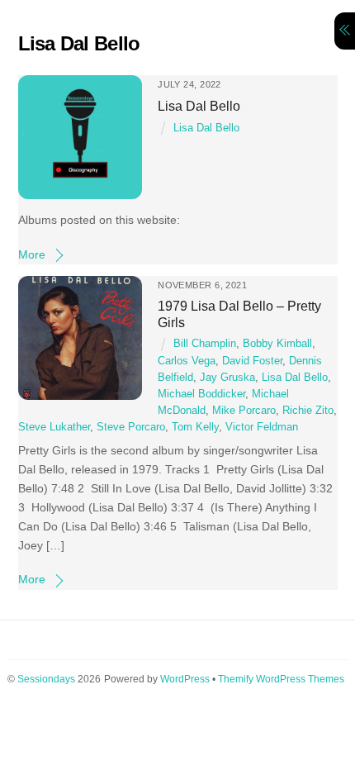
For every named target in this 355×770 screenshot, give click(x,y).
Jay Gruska (227, 377)
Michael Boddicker (201, 394)
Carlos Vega (186, 361)
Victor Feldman (261, 427)
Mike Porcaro (244, 410)
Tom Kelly (195, 427)
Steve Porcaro (131, 427)
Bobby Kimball (277, 343)
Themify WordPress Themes (281, 679)
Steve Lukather (54, 427)
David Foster (252, 361)
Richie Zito (308, 410)
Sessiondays (46, 679)
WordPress (185, 679)
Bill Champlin (204, 343)
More (31, 254)
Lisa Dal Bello (199, 105)
